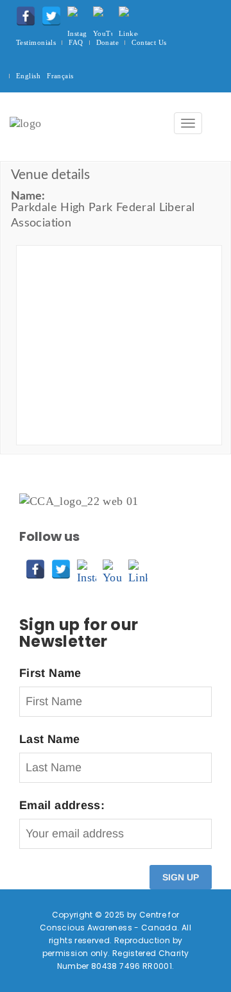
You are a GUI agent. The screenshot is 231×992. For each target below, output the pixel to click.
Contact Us (149, 42)
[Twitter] (48, 12)
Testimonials (36, 42)
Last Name (49, 739)
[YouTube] (99, 12)
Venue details (50, 175)
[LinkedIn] (125, 12)
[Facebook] (22, 12)
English (28, 76)
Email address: (62, 805)
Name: (28, 196)
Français (60, 76)
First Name (50, 673)
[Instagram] (73, 12)
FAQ (76, 42)
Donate (107, 42)
